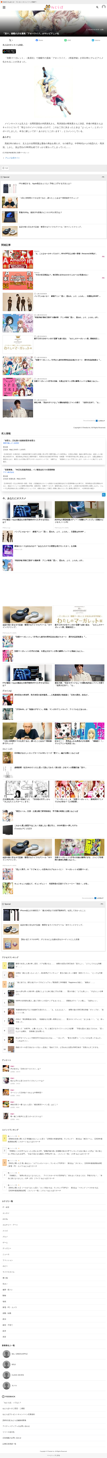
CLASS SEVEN (18, 1375)
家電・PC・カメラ (10, 1307)
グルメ (5, 1237)
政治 (4, 1319)
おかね (5, 1219)
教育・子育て (8, 1325)
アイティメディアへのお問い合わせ (16, 1426)
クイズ (5, 1231)
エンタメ (6, 1213)
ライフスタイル (8, 1272)
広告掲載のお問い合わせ (12, 1438)
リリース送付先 (8, 1432)
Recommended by (89, 420)
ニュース (6, 1254)
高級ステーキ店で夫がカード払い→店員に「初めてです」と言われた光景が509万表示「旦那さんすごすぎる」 (58, 1047)
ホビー (5, 1266)
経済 (4, 1331)
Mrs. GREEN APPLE (20, 1354)
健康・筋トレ (8, 1290)
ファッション (8, 1260)
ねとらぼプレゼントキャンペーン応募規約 (19, 1414)
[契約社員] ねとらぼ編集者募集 (14, 1420)
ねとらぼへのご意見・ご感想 (14, 1408)
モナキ (14, 1386)
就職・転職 (7, 1313)
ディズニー (7, 1248)
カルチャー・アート (10, 1225)
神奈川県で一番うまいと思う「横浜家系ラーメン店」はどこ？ (34, 1105)
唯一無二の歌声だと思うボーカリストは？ (26, 1116)
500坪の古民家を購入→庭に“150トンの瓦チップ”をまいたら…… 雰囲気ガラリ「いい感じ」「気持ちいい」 (57, 1001)
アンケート (6, 1060)
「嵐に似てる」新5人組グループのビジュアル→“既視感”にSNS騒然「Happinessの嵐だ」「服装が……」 (55, 982)
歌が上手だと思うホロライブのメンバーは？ (27, 1081)
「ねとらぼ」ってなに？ (12, 1403)
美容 (4, 1337)
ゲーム (5, 1243)
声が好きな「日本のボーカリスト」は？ (25, 1069)
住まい (5, 1284)
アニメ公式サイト (12, 158)
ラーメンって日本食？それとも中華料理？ (26, 1093)
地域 (4, 1301)
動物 (4, 1295)
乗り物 (5, 1278)
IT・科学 (6, 1207)
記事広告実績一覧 (9, 1444)
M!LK (14, 1364)
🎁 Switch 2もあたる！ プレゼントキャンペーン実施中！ (19, 2)
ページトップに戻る (53, 1455)
